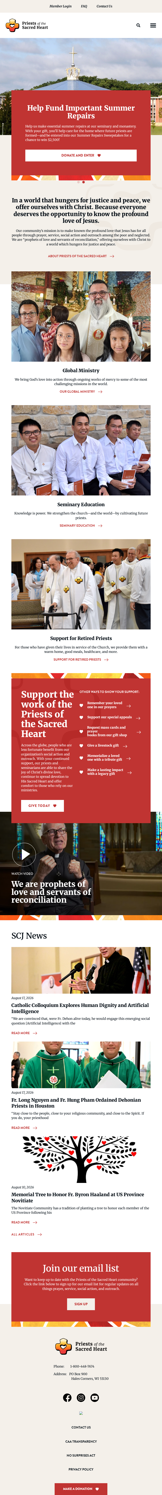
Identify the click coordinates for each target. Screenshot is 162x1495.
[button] (138, 25)
